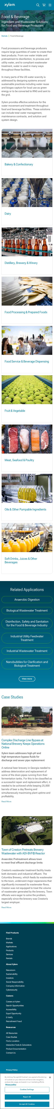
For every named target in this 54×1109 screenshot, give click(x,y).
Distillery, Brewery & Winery (21, 263)
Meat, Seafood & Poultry (19, 460)
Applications (11, 946)
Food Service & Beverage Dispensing (27, 361)
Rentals (9, 958)
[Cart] (43, 5)
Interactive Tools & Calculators (19, 1045)
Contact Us (11, 1053)
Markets (5, 36)
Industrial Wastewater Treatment (27, 651)
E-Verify (9, 1017)
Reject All (27, 1097)
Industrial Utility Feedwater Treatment (27, 638)
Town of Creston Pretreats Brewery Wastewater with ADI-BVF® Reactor (23, 851)
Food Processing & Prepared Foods (26, 312)
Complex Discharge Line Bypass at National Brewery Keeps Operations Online (23, 743)
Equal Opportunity (13, 1013)
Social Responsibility (14, 982)
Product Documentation (16, 1049)
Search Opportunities (15, 1005)
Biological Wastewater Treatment (27, 610)
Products (9, 950)
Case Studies (11, 1037)
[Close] (50, 1077)
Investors (10, 978)
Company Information (15, 986)
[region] (27, 1091)
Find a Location (12, 1041)
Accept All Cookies (27, 1104)
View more (27, 679)
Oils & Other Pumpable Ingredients (25, 509)
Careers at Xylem (13, 1001)
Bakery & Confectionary (19, 164)
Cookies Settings (27, 1089)
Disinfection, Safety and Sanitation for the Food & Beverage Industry (27, 623)
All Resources (11, 1033)
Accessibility (11, 1009)
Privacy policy (10, 1084)
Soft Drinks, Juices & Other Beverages (21, 560)
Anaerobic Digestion (27, 599)
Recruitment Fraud (14, 1021)
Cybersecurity (11, 990)
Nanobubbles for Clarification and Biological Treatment (27, 663)
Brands (9, 938)
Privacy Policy (11, 1070)
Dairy (8, 213)
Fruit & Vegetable (15, 411)
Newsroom (10, 970)
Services (9, 954)
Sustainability (11, 974)
